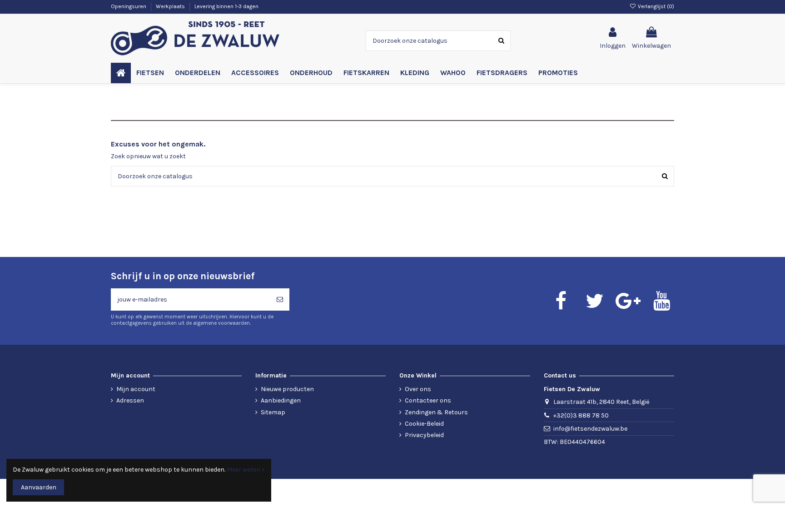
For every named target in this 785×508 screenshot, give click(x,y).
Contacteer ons (428, 400)
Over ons (418, 389)
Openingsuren (129, 6)
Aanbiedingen (281, 400)
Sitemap (273, 412)
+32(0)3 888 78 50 (581, 415)
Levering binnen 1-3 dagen (226, 6)
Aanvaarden (38, 487)
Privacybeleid (424, 435)
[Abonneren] (279, 299)
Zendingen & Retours (436, 412)
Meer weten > (246, 469)
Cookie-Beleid (424, 424)
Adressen (130, 400)
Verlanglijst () (655, 6)
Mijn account (135, 389)
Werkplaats (171, 6)
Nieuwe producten (287, 389)
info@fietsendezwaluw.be (590, 429)
